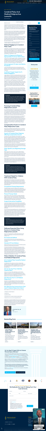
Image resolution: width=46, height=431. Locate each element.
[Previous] (33, 85)
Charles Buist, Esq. (15, 309)
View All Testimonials (34, 87)
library (9, 18)
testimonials (12, 367)
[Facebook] (5, 424)
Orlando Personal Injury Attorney (13, 355)
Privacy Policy (33, 51)
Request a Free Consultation (11, 372)
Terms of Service (19, 408)
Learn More (33, 105)
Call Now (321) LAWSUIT (21, 372)
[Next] (36, 85)
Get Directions (30, 425)
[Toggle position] (42, 409)
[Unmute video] (34, 409)
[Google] (14, 424)
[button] (37, 3)
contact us (20, 356)
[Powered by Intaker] (40, 429)
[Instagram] (10, 424)
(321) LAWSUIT (13, 357)
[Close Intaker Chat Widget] (43, 409)
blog (22, 335)
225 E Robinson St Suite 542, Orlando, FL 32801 (30, 419)
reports (10, 334)
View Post (6, 341)
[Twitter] (6, 424)
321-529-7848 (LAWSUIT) (35, 1)
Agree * (33, 51)
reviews (8, 367)
